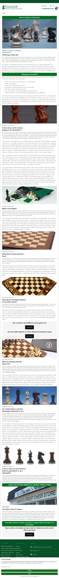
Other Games (3, 17)
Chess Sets (3, 15)
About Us (18, 552)
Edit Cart (18, 546)
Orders (44, 6)
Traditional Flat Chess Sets (7, 552)
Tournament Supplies (36, 15)
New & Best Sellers (20, 17)
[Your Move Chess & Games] (12, 7)
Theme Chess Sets (5, 557)
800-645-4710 (48, 8)
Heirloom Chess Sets (6, 554)
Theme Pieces (19, 15)
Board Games (11, 17)
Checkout (18, 548)
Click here (37, 164)
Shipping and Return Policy (22, 557)
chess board (16, 85)
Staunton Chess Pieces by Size (8, 548)
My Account (54, 6)
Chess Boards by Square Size (8, 550)
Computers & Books (47, 15)
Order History (19, 550)
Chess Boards (26, 15)
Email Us (35, 554)
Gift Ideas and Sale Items (7, 546)
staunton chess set (16, 64)
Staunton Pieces (10, 15)
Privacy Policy (19, 554)
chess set (5, 78)
